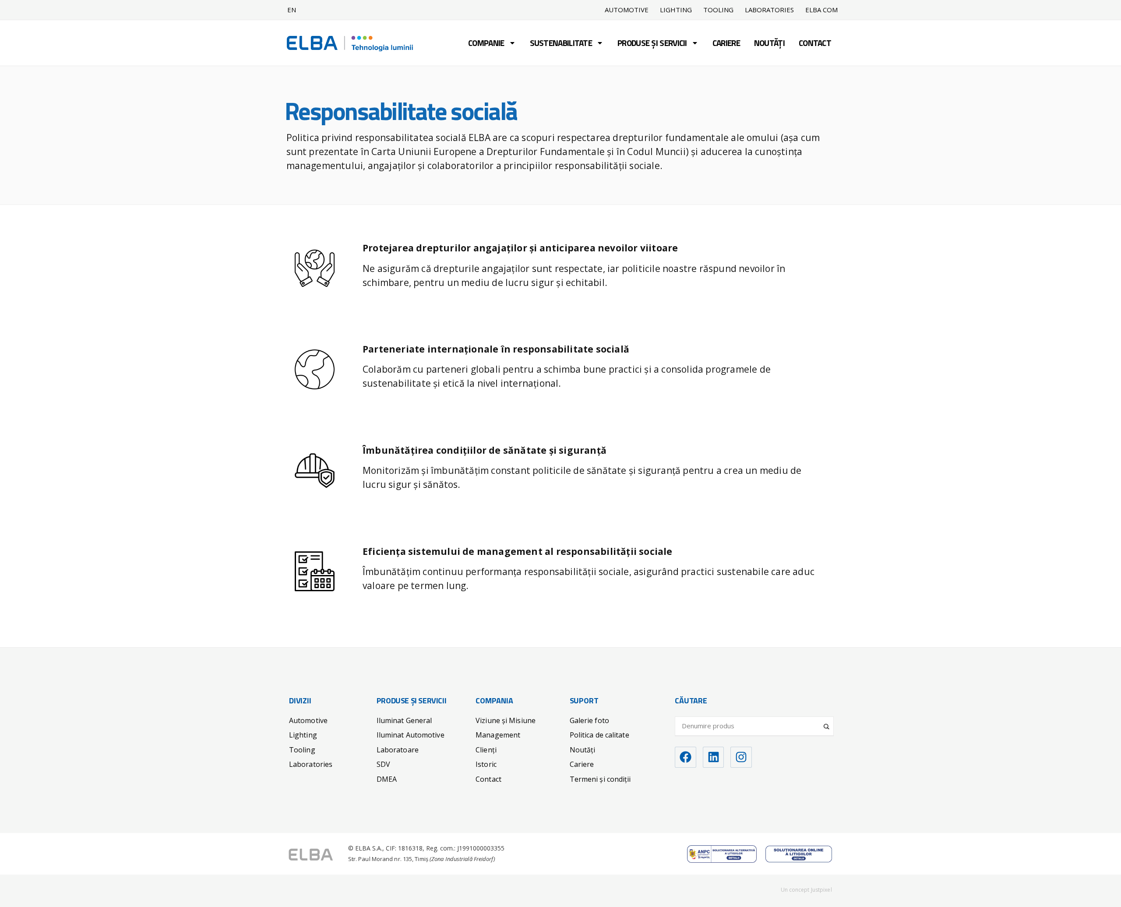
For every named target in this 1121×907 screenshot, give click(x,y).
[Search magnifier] (827, 723)
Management (498, 735)
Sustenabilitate (561, 44)
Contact (815, 44)
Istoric (486, 764)
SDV (383, 764)
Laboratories (769, 10)
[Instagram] (741, 757)
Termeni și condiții (600, 779)
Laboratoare (398, 750)
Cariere (726, 44)
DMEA (387, 779)
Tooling (718, 10)
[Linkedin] (713, 757)
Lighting (676, 10)
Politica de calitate (599, 735)
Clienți (486, 750)
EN (291, 9)
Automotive (627, 10)
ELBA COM (821, 10)
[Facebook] (685, 757)
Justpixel (821, 889)
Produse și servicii (652, 44)
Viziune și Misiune (506, 720)
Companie (486, 44)
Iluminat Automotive (410, 735)
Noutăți (769, 44)
